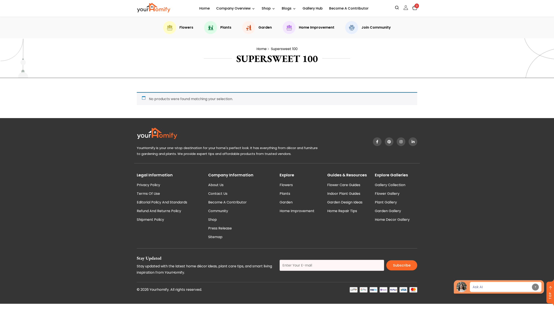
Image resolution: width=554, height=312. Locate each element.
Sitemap (215, 236)
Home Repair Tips (342, 210)
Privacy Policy (148, 184)
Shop (266, 8)
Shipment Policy (150, 219)
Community (218, 210)
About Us (216, 184)
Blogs (286, 8)
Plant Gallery (386, 202)
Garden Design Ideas (344, 202)
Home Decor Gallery (392, 219)
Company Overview (233, 8)
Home (204, 8)
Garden (265, 27)
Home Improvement (316, 27)
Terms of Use (148, 193)
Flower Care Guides (343, 184)
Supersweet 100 (284, 48)
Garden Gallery (388, 210)
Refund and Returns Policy (159, 210)
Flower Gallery (387, 193)
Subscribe (402, 265)
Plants (225, 27)
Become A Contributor (349, 8)
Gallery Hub (313, 8)
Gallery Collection (390, 184)
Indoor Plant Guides (343, 193)
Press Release (220, 228)
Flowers (186, 27)
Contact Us (217, 193)
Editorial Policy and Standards (162, 202)
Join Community (376, 27)
